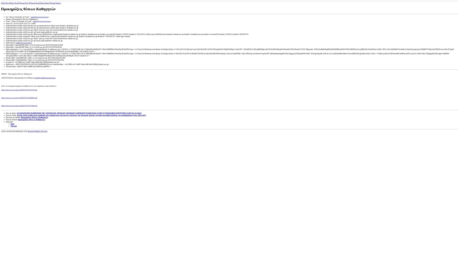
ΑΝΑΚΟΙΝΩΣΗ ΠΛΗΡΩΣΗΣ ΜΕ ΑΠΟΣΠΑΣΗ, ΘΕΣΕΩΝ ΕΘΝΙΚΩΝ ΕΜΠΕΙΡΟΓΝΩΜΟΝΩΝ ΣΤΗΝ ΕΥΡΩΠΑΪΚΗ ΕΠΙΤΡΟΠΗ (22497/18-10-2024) (79, 113)
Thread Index (55, 3)
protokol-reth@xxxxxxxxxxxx (45, 78)
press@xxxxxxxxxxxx (39, 17)
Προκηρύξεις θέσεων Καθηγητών (34, 117)
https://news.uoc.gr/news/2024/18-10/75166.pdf (19, 106)
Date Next (14, 3)
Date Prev (5, 3)
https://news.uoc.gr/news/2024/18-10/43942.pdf (19, 98)
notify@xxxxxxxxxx (24, 43)
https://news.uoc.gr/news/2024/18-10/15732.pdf (19, 90)
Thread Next (34, 3)
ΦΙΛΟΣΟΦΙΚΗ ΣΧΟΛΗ (37, 131)
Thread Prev (24, 3)
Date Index (45, 3)
